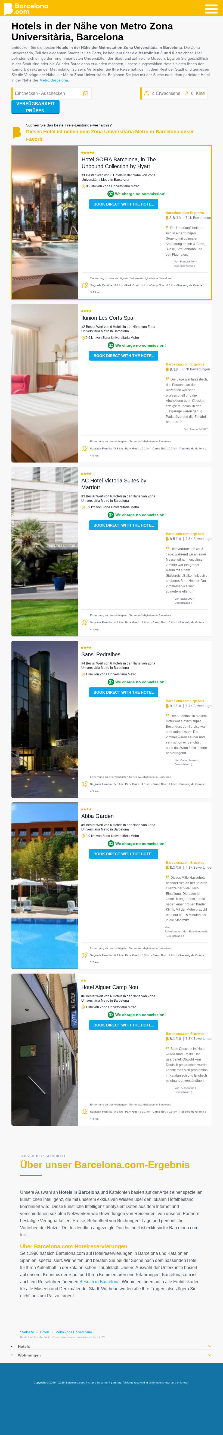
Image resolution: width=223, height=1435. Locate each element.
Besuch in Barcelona (99, 1281)
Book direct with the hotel (124, 204)
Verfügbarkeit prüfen (35, 107)
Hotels (44, 1332)
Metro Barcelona (53, 80)
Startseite (27, 1332)
